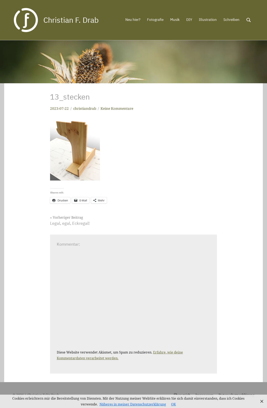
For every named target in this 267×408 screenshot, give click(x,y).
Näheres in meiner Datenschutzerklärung (132, 404)
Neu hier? (132, 19)
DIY (189, 19)
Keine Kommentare (117, 108)
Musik (175, 19)
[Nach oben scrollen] (258, 399)
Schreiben (231, 19)
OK (173, 404)
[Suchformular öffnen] (248, 20)
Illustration (208, 19)
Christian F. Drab (71, 20)
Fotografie (155, 19)
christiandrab (84, 108)
